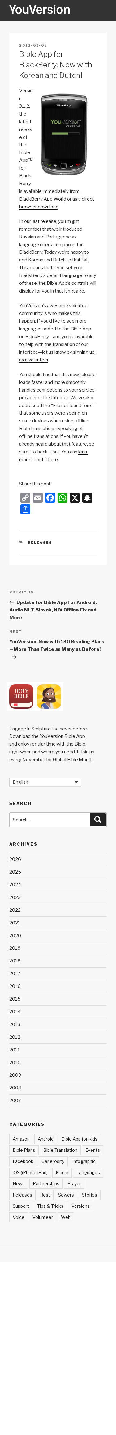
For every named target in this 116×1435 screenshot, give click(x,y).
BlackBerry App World (42, 199)
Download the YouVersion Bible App (47, 736)
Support (21, 1206)
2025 (15, 872)
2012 (14, 1037)
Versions (80, 1206)
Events (92, 1150)
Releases (40, 542)
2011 (14, 1050)
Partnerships (46, 1183)
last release (44, 221)
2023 (15, 897)
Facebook (23, 1161)
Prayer (74, 1183)
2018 (15, 961)
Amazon (21, 1139)
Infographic (84, 1161)
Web (66, 1217)
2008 (15, 1088)
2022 (15, 910)
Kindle (62, 1172)
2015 (15, 999)
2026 (15, 859)
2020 (15, 935)
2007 (15, 1100)
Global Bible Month (73, 759)
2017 (14, 973)
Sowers (66, 1194)
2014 (15, 1012)
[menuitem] (45, 782)
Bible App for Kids (79, 1139)
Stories (89, 1194)
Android (46, 1139)
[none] (45, 782)
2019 (15, 948)
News (19, 1183)
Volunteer (42, 1217)
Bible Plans (24, 1150)
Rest (45, 1194)
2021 (14, 923)
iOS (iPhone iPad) (30, 1172)
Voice (18, 1217)
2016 (15, 986)
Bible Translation (60, 1150)
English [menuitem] (20, 782)
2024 (15, 885)
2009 (15, 1075)
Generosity (52, 1161)
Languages (88, 1172)
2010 (15, 1062)
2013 (14, 1024)
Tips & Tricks (50, 1206)
